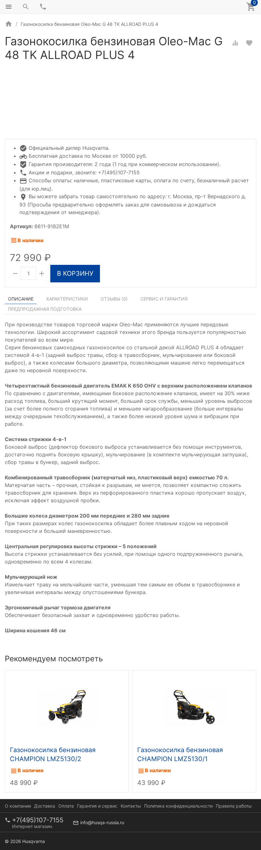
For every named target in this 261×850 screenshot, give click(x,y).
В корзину (75, 273)
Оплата (66, 806)
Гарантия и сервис (97, 806)
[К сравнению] (235, 43)
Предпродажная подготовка (44, 309)
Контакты (131, 806)
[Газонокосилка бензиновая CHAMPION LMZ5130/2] (67, 706)
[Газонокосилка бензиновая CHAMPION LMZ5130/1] (194, 706)
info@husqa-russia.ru (102, 822)
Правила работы (234, 806)
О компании (18, 806)
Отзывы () (114, 298)
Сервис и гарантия (163, 298)
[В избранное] (249, 43)
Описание (20, 298)
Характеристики (67, 298)
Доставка (44, 806)
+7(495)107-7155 (37, 820)
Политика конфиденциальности (178, 806)
